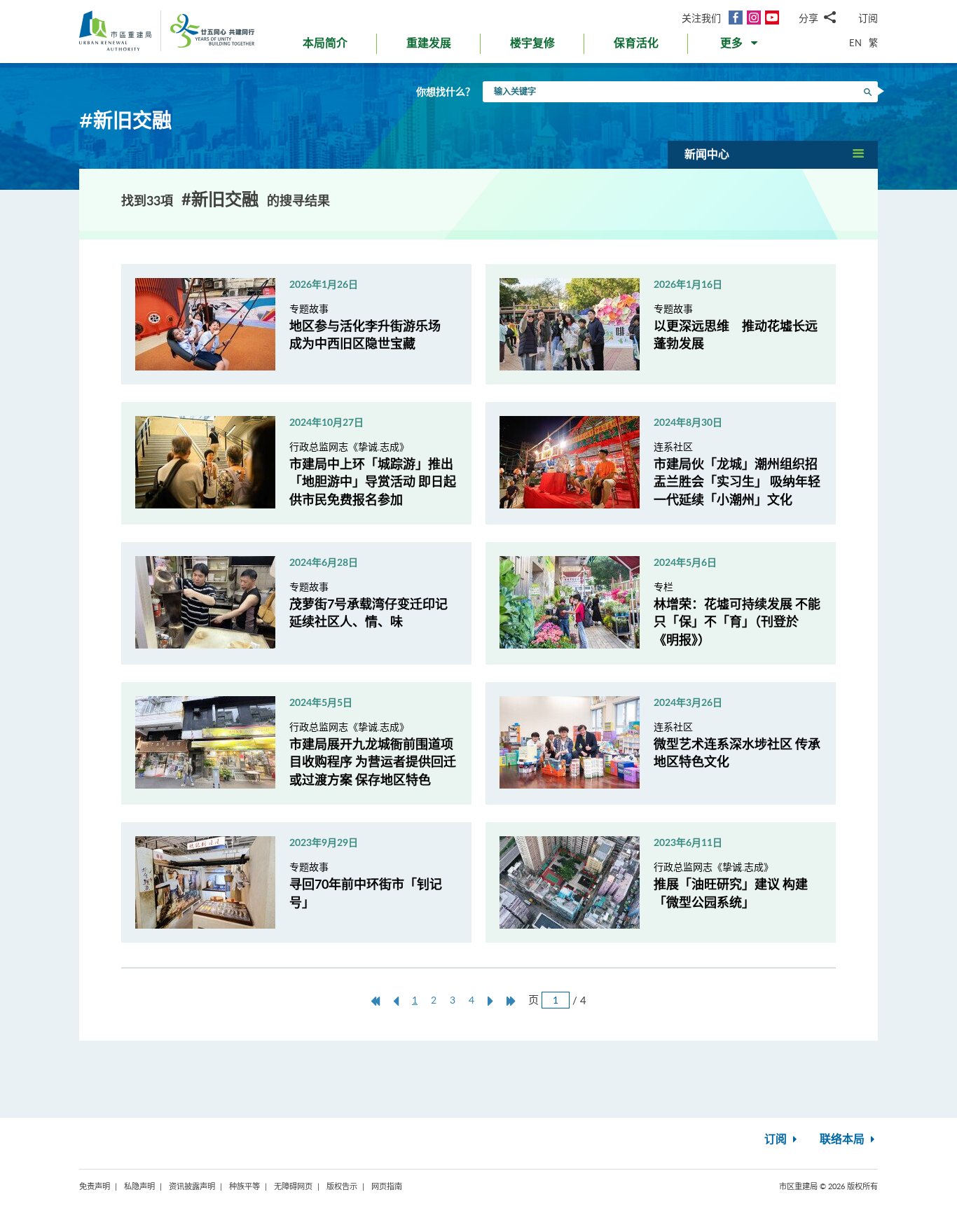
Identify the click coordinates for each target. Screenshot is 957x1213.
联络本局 (843, 1139)
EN (855, 42)
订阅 (868, 18)
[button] (740, 46)
